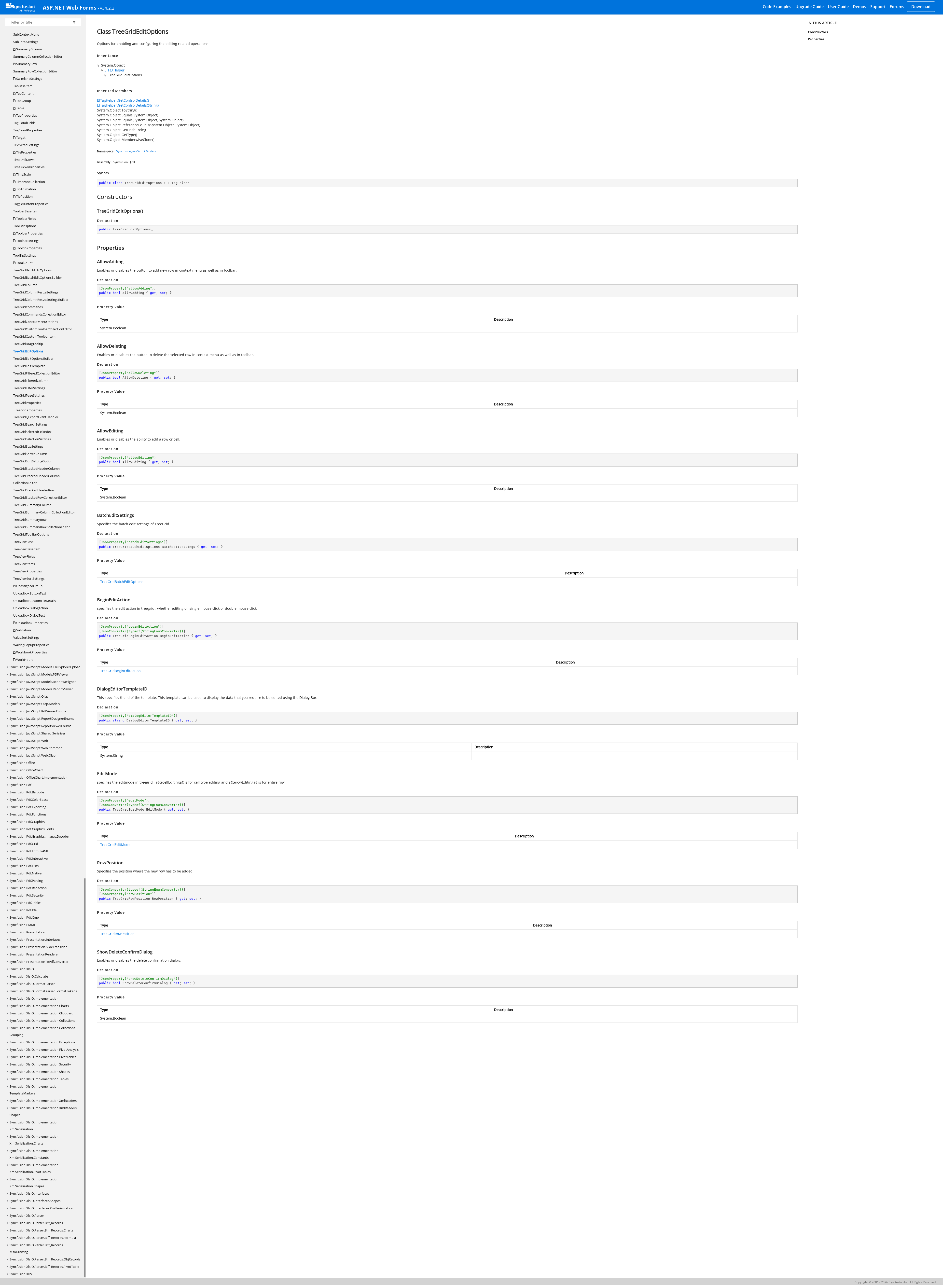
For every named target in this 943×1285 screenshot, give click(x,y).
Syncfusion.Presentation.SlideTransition (39, 947)
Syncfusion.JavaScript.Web (29, 740)
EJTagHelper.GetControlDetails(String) (128, 105)
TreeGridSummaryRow (29, 519)
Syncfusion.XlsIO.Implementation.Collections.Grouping (43, 1031)
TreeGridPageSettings (29, 395)
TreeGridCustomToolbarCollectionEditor (42, 329)
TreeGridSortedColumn (30, 454)
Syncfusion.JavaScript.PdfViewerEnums (38, 711)
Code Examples (777, 6)
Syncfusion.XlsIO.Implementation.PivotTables (43, 1057)
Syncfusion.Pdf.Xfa (23, 910)
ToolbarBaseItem (25, 211)
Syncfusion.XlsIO (22, 969)
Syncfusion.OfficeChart (26, 770)
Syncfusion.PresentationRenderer (34, 954)
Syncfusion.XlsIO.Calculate (29, 976)
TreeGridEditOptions (28, 351)
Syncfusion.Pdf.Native (26, 873)
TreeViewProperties (27, 571)
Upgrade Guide (809, 6)
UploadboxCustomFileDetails (34, 600)
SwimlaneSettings (28, 78)
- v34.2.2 (106, 8)
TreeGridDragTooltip (28, 344)
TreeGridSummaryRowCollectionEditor (41, 527)
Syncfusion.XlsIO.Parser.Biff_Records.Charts (41, 1230)
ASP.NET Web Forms (70, 7)
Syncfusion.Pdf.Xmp (24, 917)
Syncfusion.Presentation (27, 932)
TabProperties (26, 115)
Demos (859, 6)
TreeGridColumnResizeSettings (35, 292)
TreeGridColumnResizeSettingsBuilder (41, 299)
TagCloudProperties (27, 130)
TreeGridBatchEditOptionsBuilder (37, 277)
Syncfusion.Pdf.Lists (24, 866)
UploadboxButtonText (29, 593)
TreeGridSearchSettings (30, 424)
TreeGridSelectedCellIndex (32, 431)
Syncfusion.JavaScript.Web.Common (36, 748)
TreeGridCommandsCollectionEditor (39, 314)
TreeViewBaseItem (26, 549)
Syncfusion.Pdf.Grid (24, 844)
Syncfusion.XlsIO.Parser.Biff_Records (36, 1223)
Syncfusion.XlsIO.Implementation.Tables (39, 1079)
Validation (23, 630)
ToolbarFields (25, 218)
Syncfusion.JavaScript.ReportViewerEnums (40, 726)
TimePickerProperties (28, 167)
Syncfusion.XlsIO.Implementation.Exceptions (42, 1042)
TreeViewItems (24, 564)
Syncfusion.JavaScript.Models (136, 151)
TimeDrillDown (24, 159)
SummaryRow (26, 64)
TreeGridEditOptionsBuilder (33, 358)
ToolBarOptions (24, 226)
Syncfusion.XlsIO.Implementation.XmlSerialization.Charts (34, 1140)
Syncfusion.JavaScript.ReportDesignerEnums (42, 718)
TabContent (24, 93)
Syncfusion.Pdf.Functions (28, 814)
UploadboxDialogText (29, 615)
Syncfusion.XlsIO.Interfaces (29, 1193)
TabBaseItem (22, 86)
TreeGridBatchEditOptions (32, 270)
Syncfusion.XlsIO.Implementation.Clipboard (41, 1013)
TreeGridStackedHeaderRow (34, 490)
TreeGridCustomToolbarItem (34, 336)
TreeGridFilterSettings (29, 388)
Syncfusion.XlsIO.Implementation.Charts (39, 1006)
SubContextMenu (26, 34)
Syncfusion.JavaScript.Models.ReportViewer (41, 689)
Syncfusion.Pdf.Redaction (28, 888)
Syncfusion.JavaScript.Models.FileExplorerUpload (45, 667)
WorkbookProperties (31, 652)
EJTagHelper (115, 70)
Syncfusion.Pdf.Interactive (29, 858)
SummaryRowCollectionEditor (35, 71)
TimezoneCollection (30, 182)
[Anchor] (94, 196)
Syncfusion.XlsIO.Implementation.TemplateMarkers (34, 1089)
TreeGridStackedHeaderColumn (36, 468)
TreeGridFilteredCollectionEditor (36, 373)
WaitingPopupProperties (31, 645)
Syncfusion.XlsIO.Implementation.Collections (42, 1020)
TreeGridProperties (27, 403)
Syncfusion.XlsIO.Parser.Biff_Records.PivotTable (44, 1266)
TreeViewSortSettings (28, 578)
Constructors (818, 32)
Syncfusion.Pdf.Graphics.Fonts (32, 829)
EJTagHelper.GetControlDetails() (123, 100)
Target (20, 137)
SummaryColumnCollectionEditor (37, 56)
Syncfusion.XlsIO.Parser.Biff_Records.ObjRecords (45, 1259)
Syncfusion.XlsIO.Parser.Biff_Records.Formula (43, 1237)
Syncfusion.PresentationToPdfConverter (39, 961)
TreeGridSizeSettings (28, 446)
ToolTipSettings (24, 255)
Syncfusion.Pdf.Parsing (26, 880)
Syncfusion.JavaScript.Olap (29, 696)
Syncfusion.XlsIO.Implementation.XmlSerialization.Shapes (34, 1182)
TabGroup (23, 100)
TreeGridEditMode (115, 844)
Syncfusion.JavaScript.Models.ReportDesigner (43, 681)
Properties (816, 39)
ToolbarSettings (27, 240)
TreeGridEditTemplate (29, 366)
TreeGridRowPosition (117, 933)
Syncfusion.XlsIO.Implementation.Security (40, 1064)
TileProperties (25, 152)
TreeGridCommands (28, 307)
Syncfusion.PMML (23, 925)
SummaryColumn (28, 49)
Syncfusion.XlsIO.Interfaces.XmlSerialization (41, 1208)
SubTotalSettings (25, 42)
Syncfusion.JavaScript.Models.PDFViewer (39, 674)
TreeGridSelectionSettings (32, 439)
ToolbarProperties (29, 233)
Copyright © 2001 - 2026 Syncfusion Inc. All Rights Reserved (895, 1282)
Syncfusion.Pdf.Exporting (28, 807)
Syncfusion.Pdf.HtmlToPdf (29, 851)
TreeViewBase (23, 541)
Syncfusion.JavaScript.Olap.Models (35, 704)
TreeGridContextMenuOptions (35, 321)
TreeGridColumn (25, 285)
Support (878, 6)
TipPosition (24, 196)
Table (19, 108)
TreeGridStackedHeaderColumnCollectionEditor (36, 479)
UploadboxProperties (31, 623)
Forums (897, 6)
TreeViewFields (24, 556)
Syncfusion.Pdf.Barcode (27, 792)
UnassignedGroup (28, 586)
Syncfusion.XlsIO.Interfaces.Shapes (35, 1201)
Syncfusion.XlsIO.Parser (27, 1215)
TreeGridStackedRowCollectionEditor (40, 497)
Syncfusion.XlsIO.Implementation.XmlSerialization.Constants (34, 1154)
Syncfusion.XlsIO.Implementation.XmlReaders (43, 1100)
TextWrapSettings (26, 145)
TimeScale (23, 174)
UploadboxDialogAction (30, 608)
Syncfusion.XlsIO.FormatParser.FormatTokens (43, 991)
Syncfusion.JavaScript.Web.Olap (32, 755)
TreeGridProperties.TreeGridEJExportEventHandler (35, 413)
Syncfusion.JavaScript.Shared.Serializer (37, 733)
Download (920, 6)
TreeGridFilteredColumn (30, 380)
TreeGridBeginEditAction (120, 670)
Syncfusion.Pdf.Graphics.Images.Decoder (39, 836)
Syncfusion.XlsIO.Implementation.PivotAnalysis (44, 1049)
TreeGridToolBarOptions (31, 534)
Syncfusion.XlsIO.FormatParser (32, 983)
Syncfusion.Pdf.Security (27, 895)
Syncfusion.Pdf (20, 785)
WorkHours (24, 659)
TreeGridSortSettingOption (33, 461)
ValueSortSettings (26, 637)
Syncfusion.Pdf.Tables (25, 902)
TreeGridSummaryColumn (32, 505)
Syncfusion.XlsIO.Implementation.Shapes (40, 1071)
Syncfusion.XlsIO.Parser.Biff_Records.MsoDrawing (37, 1248)
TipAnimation (25, 189)
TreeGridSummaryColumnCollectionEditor (44, 512)
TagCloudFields (24, 123)
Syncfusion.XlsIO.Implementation (34, 998)
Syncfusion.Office (22, 762)
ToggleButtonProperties (30, 204)
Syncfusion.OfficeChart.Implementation (39, 777)
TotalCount (24, 263)
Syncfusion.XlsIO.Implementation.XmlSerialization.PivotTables (34, 1168)
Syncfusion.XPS (21, 1274)
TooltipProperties (28, 248)
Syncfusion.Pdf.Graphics (27, 821)
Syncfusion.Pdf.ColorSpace (29, 799)
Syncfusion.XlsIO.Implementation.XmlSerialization (34, 1125)
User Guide (838, 6)
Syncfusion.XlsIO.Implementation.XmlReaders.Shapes (43, 1111)
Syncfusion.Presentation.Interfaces (35, 939)
